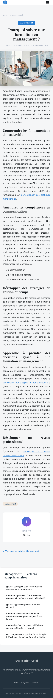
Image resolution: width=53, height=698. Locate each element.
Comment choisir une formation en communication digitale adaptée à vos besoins (24, 616)
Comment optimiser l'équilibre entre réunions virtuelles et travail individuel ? (25, 597)
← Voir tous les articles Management (21, 551)
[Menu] (47, 2)
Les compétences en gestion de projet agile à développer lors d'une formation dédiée (26, 635)
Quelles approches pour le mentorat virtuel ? (23, 606)
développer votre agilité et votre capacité (25, 382)
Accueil (6, 15)
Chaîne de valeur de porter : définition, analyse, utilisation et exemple (24, 626)
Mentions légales (21, 682)
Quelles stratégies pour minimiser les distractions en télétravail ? (24, 588)
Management (17, 15)
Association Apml (26, 660)
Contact (35, 682)
